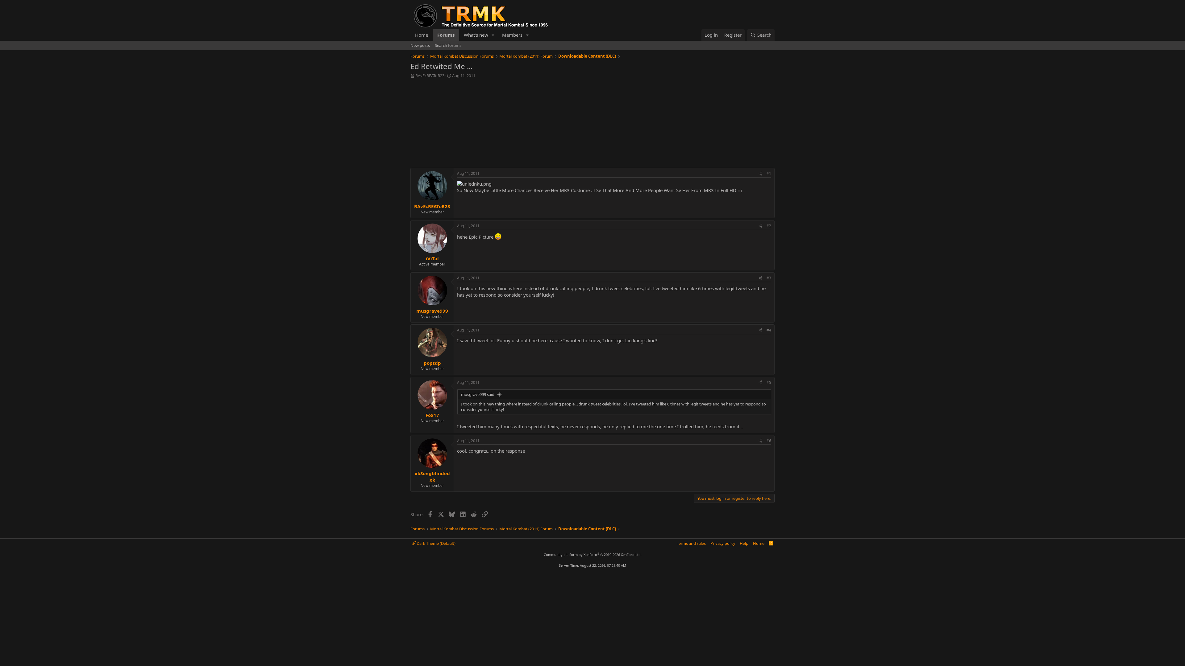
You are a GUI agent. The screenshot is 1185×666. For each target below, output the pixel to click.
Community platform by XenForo (593, 554)
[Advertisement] (592, 124)
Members (512, 35)
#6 (769, 440)
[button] (493, 35)
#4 (769, 330)
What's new (476, 35)
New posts (420, 45)
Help (744, 543)
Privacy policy (722, 543)
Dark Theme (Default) (435, 543)
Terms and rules (691, 543)
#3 (769, 278)
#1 (769, 173)
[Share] (760, 173)
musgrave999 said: (478, 394)
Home (421, 35)
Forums (446, 35)
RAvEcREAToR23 (429, 75)
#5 (769, 382)
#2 (769, 225)
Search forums (448, 45)
